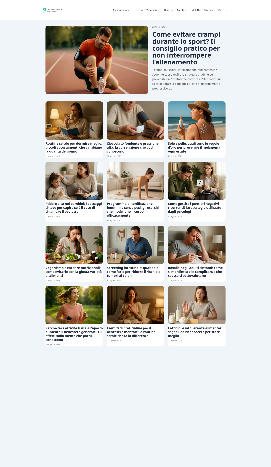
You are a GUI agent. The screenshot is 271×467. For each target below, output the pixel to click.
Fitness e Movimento (147, 10)
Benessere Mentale (175, 10)
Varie (221, 10)
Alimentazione (121, 10)
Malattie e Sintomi (202, 10)
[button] (225, 10)
